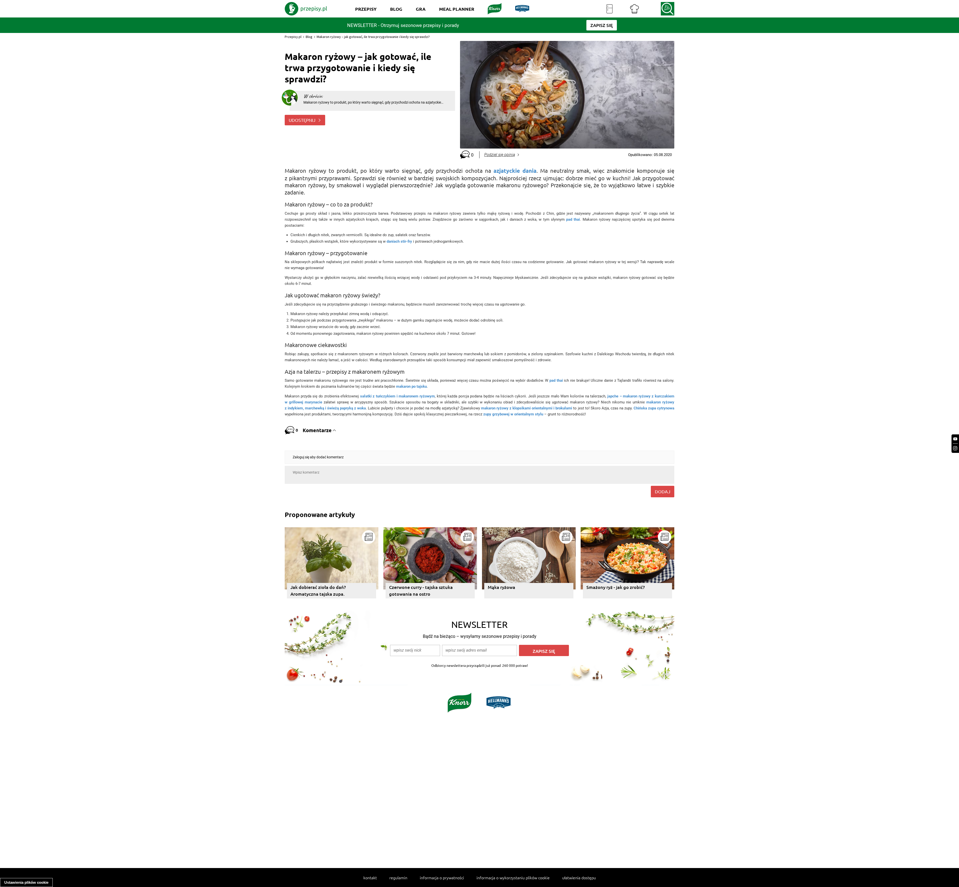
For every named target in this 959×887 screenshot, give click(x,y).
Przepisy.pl (293, 36)
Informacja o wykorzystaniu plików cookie (513, 878)
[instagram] (955, 448)
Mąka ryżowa (501, 587)
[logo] (306, 8)
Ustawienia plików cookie (26, 882)
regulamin (398, 878)
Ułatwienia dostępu (579, 878)
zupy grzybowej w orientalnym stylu (513, 414)
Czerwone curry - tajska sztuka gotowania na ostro (421, 590)
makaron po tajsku (411, 386)
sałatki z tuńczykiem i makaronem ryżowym (397, 396)
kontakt (370, 878)
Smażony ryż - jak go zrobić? (615, 587)
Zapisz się (544, 651)
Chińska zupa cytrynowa (654, 408)
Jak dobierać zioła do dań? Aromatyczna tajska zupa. (318, 590)
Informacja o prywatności (442, 878)
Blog (309, 36)
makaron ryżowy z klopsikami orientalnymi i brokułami (526, 408)
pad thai (556, 380)
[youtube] (955, 439)
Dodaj (662, 491)
